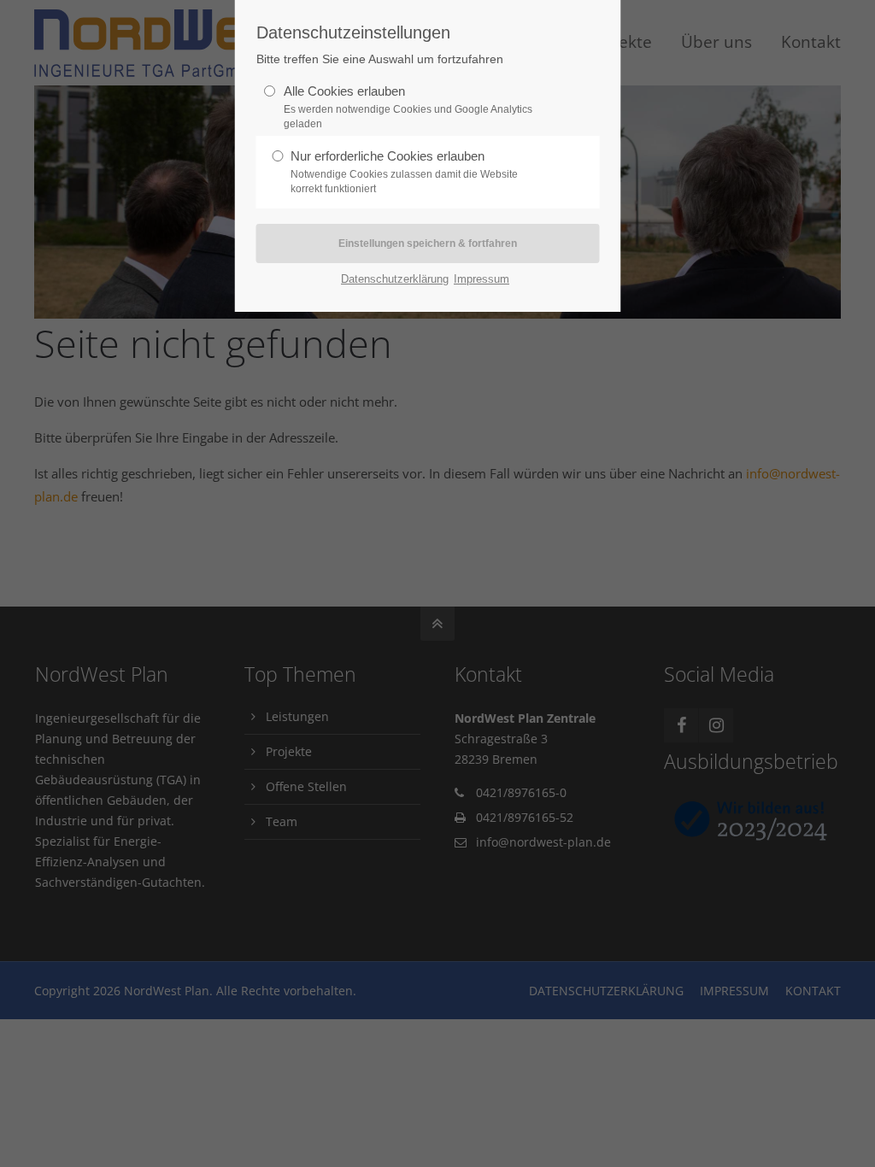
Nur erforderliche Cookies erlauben (404, 172)
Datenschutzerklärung (395, 279)
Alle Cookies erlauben (408, 107)
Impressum (481, 279)
